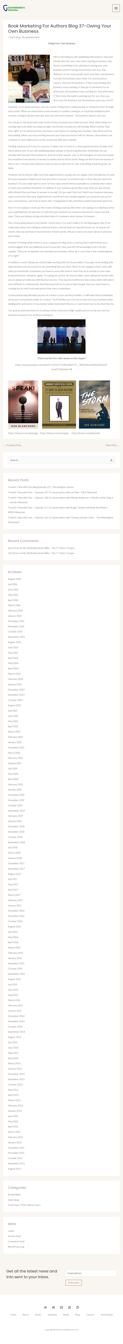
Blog (77, 1314)
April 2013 (13, 1095)
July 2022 (12, 710)
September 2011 (16, 1163)
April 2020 (13, 779)
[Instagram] (69, 1307)
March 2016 (14, 947)
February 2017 (15, 900)
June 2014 (13, 1047)
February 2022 (15, 737)
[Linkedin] (77, 1307)
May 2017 (13, 884)
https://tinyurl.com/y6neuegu (23, 433)
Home (13, 1314)
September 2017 (16, 868)
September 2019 (16, 810)
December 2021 (16, 747)
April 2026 (13, 600)
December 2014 (16, 1016)
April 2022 (13, 726)
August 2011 (14, 1168)
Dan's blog (14, 37)
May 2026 (13, 594)
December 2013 (16, 1074)
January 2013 (15, 1110)
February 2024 (15, 679)
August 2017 (14, 874)
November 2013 (16, 1079)
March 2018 (14, 852)
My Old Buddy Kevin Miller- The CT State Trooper (49, 548)
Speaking (52, 1314)
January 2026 (15, 615)
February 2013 (15, 1105)
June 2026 (13, 589)
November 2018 (16, 831)
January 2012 (15, 1142)
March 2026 (14, 605)
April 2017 (13, 889)
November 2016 (16, 916)
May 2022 (13, 721)
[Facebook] (61, 1307)
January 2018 (15, 858)
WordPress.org (16, 1246)
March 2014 (14, 1063)
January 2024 (15, 684)
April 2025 (13, 658)
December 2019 (16, 795)
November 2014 (16, 1021)
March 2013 (14, 1100)
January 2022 (15, 742)
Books (38, 1314)
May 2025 (13, 652)
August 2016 (14, 926)
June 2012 (13, 1116)
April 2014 (13, 1058)
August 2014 (14, 1037)
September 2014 (16, 1031)
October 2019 (15, 805)
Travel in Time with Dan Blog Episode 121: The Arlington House (41, 487)
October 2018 (15, 837)
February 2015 (15, 1005)
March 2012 (14, 1132)
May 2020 (13, 773)
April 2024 (13, 668)
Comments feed (16, 1241)
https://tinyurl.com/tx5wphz (54, 433)
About (25, 1314)
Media (66, 1314)
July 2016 (12, 931)
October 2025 (15, 631)
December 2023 (16, 689)
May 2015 (13, 995)
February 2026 (15, 610)
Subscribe (73, 1282)
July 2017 (12, 879)
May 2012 (13, 1121)
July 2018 (12, 847)
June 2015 (13, 989)
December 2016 (16, 910)
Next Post (112, 445)
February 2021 (15, 758)
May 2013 (13, 1089)
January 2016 (15, 958)
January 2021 (15, 763)
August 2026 (14, 579)
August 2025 (14, 642)
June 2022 (13, 716)
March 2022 (14, 731)
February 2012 (15, 1137)
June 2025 (13, 647)
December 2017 (16, 863)
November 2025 (16, 626)
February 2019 (15, 816)
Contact (90, 1314)
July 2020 (12, 768)
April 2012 (13, 1126)
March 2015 (14, 1000)
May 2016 (13, 937)
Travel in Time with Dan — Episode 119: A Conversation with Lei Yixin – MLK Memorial (52, 492)
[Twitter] (45, 1307)
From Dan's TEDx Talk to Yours (24, 1205)
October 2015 (15, 968)
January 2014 (15, 1068)
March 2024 (14, 673)
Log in (11, 1230)
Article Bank (14, 1194)
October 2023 (15, 700)
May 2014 (13, 1053)
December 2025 (16, 621)
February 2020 (15, 784)
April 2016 (13, 942)
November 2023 (16, 694)
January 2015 (15, 1010)
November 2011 (16, 1153)
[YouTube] (53, 1307)
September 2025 (16, 637)
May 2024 (13, 663)
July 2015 (12, 984)
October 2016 (15, 921)
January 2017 (15, 905)
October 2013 (15, 1084)
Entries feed (14, 1236)
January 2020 (15, 789)
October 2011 (15, 1158)
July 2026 (12, 584)
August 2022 (14, 705)
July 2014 (12, 1042)
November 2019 (16, 800)
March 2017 (14, 895)
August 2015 (14, 979)
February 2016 (15, 952)
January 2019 (15, 821)
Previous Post (12, 445)
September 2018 (16, 842)
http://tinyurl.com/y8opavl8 (86, 433)
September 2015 (16, 974)
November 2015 (16, 963)
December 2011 (16, 1147)
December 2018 (16, 826)
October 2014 (15, 1026)
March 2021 (14, 752)
